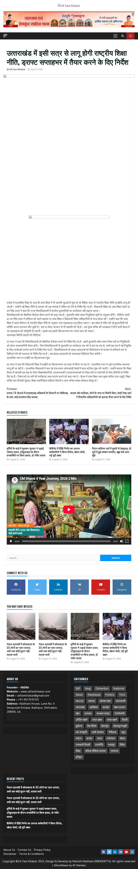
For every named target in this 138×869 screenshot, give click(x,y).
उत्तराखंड (80, 707)
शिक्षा (78, 751)
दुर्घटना (79, 726)
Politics (109, 695)
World (79, 701)
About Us (9, 850)
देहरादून (105, 726)
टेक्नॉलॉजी (120, 713)
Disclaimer (9, 854)
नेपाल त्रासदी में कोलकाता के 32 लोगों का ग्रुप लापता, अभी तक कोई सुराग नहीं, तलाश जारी (21, 626)
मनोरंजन (111, 738)
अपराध (91, 701)
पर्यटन (79, 738)
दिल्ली (125, 719)
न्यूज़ (123, 732)
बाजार (89, 738)
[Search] (123, 36)
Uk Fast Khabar (17, 69)
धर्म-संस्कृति (81, 732)
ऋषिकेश (94, 707)
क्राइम (106, 707)
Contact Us (24, 850)
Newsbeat (94, 695)
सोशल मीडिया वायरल (95, 751)
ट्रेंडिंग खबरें (81, 719)
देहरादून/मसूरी (120, 726)
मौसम (122, 738)
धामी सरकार (98, 732)
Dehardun (102, 688)
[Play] (11, 541)
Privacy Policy (42, 850)
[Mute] (121, 541)
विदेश (122, 744)
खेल (78, 713)
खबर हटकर (119, 707)
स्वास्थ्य (114, 751)
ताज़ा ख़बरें (112, 719)
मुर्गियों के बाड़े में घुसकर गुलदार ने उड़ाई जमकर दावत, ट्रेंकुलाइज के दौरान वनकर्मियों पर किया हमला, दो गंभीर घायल (26, 431)
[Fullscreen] (127, 541)
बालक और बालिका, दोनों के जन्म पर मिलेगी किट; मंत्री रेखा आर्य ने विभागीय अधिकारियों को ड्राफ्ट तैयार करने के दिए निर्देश (100, 393)
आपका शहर (105, 701)
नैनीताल (112, 732)
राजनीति (99, 744)
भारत (99, 738)
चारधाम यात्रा (103, 713)
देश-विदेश (91, 726)
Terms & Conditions (31, 854)
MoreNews (61, 865)
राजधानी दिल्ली (83, 744)
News (79, 695)
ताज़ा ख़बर (97, 719)
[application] (69, 509)
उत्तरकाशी (120, 701)
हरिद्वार (79, 757)
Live (130, 35)
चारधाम (88, 713)
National (118, 688)
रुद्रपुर (111, 744)
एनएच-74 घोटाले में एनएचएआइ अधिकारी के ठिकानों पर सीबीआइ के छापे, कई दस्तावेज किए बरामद (37, 393)
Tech (122, 695)
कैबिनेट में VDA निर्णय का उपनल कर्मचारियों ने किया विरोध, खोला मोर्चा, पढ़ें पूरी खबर (69, 431)
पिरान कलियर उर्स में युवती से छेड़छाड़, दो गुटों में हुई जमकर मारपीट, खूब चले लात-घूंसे (111, 431)
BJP (78, 688)
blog (88, 688)
